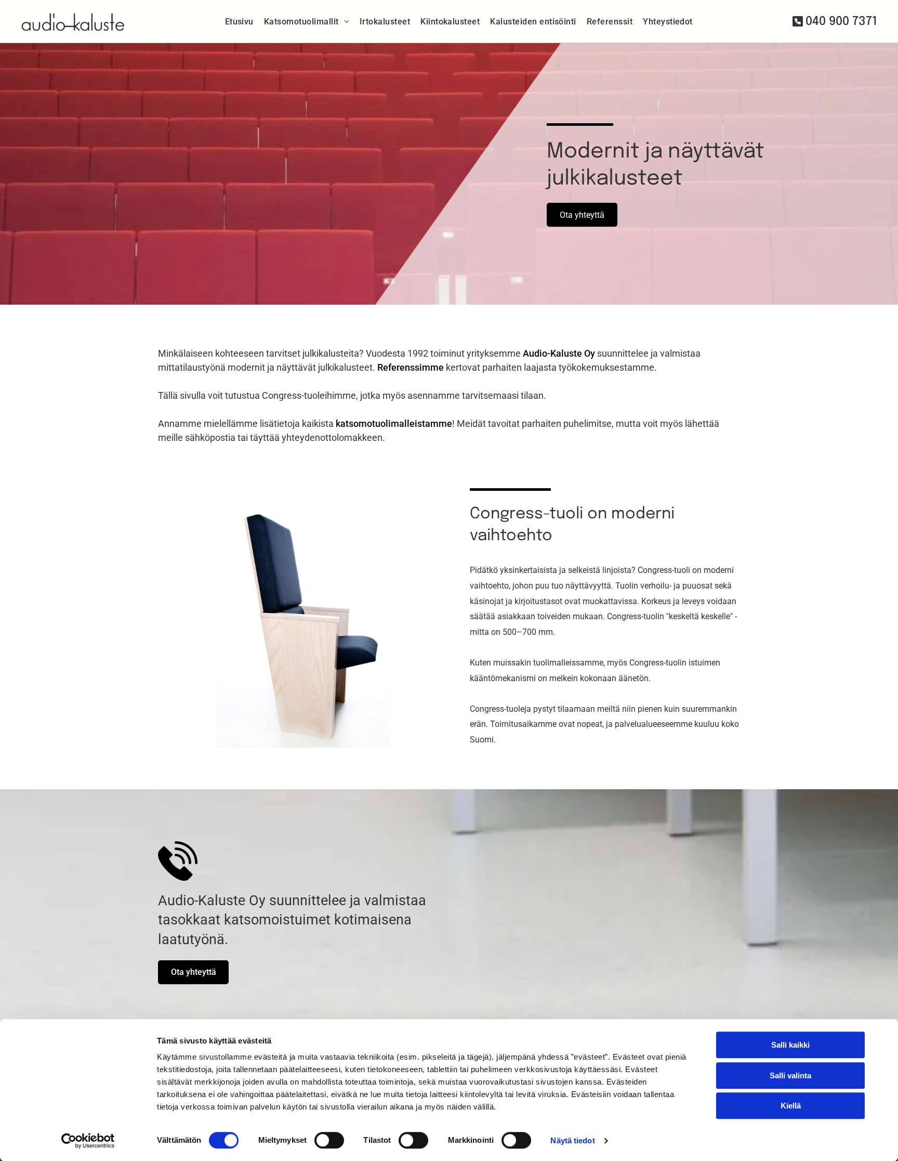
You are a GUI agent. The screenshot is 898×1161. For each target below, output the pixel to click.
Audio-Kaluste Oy (559, 353)
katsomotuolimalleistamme (394, 423)
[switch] (329, 1140)
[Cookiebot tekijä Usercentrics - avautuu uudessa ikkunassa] (88, 1141)
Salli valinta (790, 1075)
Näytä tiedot (572, 1140)
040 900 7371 (841, 22)
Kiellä (791, 1105)
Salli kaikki (790, 1044)
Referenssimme (410, 367)
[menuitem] (239, 21)
